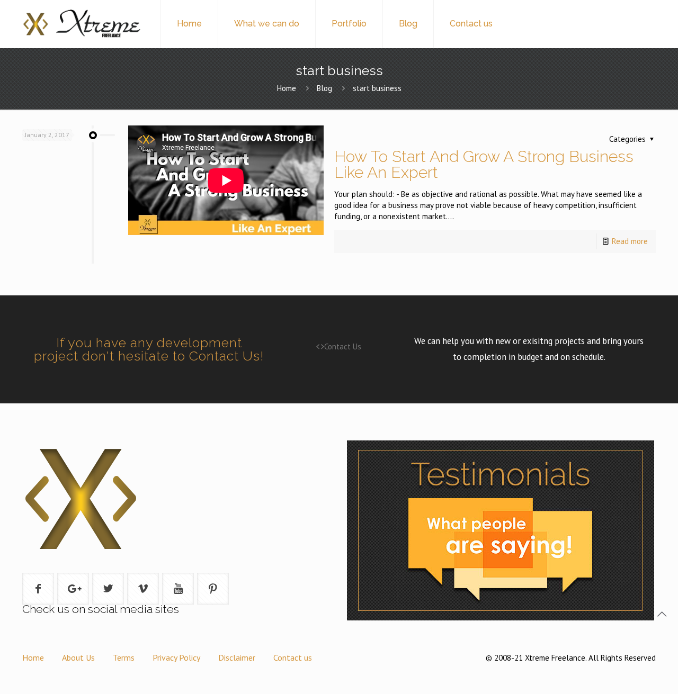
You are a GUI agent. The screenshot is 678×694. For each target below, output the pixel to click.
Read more (630, 241)
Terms (124, 657)
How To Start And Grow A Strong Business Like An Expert (484, 164)
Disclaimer (236, 657)
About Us (78, 657)
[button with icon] (38, 589)
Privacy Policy (176, 657)
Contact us (292, 657)
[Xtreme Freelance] (81, 24)
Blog (324, 88)
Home (286, 88)
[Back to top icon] (661, 614)
